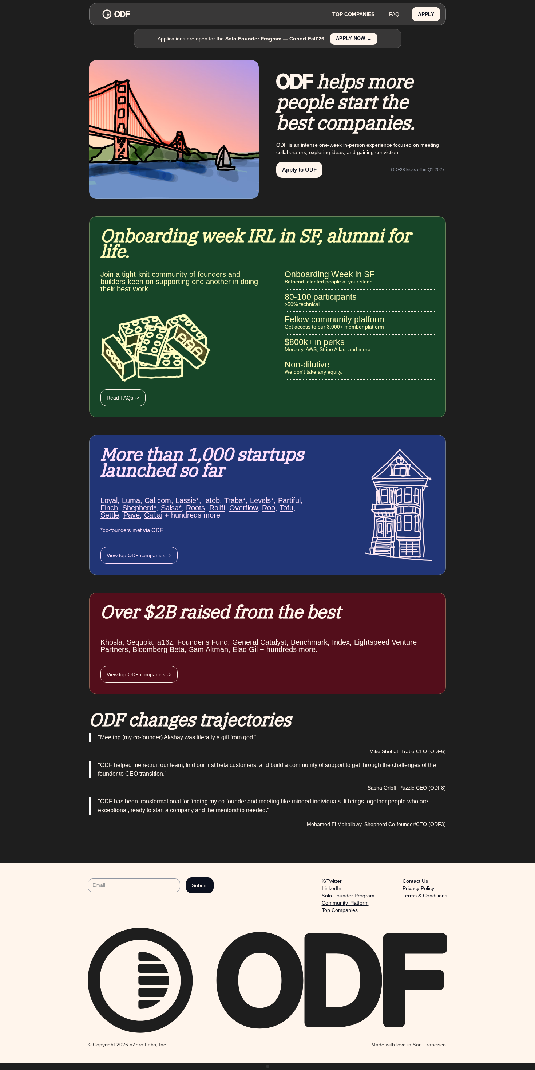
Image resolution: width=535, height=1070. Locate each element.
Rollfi (217, 508)
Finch (109, 508)
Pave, (132, 515)
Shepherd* (139, 508)
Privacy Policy (418, 888)
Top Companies (340, 910)
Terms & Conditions (425, 895)
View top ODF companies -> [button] (139, 555)
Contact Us (415, 881)
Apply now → (354, 38)
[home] (210, 14)
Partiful (289, 500)
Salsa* (171, 508)
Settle (109, 515)
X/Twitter (332, 881)
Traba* (235, 500)
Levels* (262, 500)
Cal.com (157, 500)
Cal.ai (153, 515)
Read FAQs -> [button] (123, 398)
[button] (426, 14)
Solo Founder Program (348, 895)
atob (213, 500)
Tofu (286, 508)
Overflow (243, 508)
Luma (131, 500)
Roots (195, 508)
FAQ (394, 14)
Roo (268, 508)
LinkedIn (331, 888)
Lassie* (187, 500)
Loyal (109, 500)
